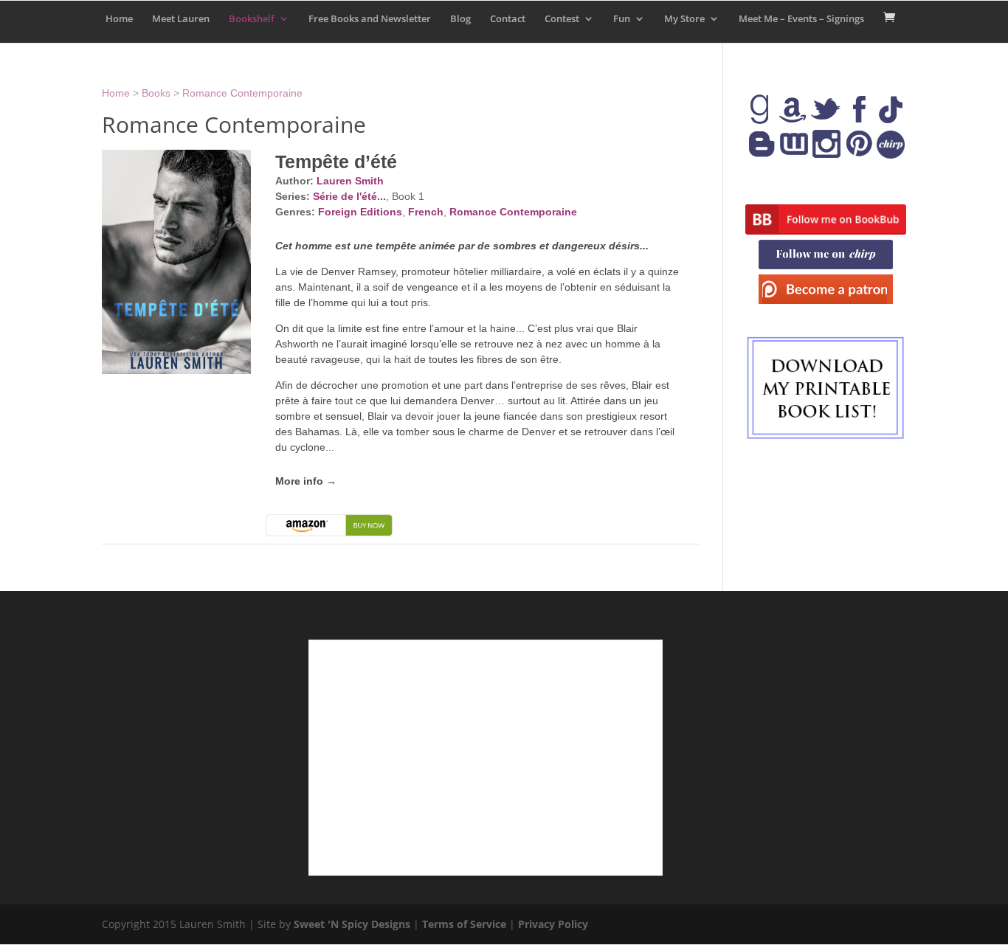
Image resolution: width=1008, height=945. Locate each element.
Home (119, 19)
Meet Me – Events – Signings (801, 19)
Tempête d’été (336, 161)
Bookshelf (252, 19)
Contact (507, 19)
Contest (562, 19)
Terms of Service (464, 924)
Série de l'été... (349, 196)
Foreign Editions (360, 212)
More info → (305, 481)
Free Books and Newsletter (369, 19)
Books (156, 93)
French (425, 212)
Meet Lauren (181, 19)
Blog (460, 19)
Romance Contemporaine (242, 93)
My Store (684, 19)
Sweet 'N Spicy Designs (352, 924)
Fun (621, 19)
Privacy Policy (553, 924)
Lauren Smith (350, 181)
